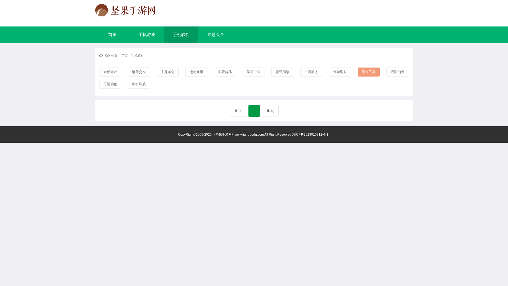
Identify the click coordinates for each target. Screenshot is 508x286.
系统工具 (368, 72)
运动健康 (196, 72)
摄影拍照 (397, 72)
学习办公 (254, 72)
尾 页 (270, 111)
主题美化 (168, 72)
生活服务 (311, 72)
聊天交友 (139, 72)
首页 (112, 34)
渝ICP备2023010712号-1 (310, 134)
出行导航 (139, 84)
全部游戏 (110, 72)
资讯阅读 (282, 72)
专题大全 (215, 34)
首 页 (238, 111)
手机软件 (181, 34)
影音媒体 (225, 72)
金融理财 (340, 72)
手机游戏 (146, 34)
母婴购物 (110, 84)
